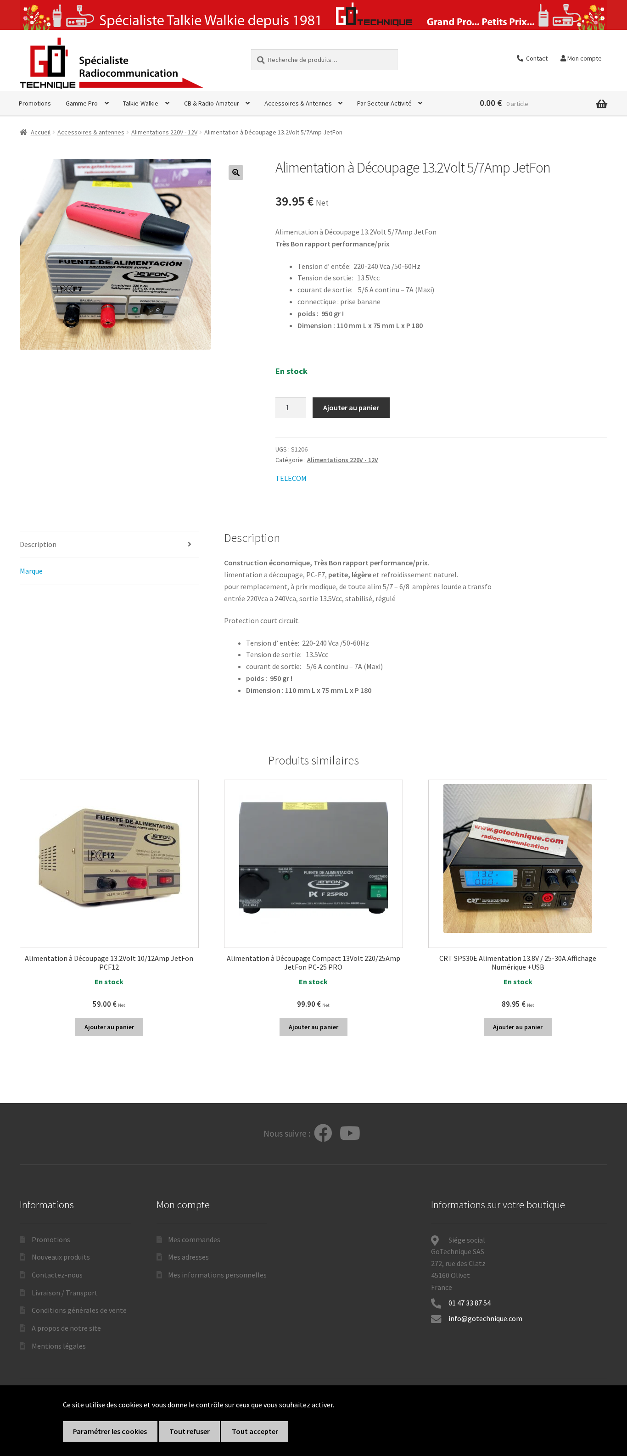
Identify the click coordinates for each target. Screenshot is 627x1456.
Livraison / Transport (65, 1292)
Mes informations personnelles (217, 1274)
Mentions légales (59, 1345)
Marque (31, 570)
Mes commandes (194, 1239)
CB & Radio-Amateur (211, 103)
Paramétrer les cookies (110, 1431)
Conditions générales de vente (79, 1310)
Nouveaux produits (61, 1256)
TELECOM (291, 478)
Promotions (35, 103)
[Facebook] (323, 1133)
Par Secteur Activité (384, 103)
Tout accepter (255, 1431)
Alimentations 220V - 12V (164, 132)
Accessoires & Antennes (298, 103)
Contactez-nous (57, 1274)
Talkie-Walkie (140, 103)
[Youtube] (350, 1133)
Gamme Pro (82, 103)
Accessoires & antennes (90, 132)
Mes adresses (188, 1256)
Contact (535, 58)
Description (38, 544)
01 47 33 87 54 (470, 1302)
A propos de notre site (66, 1328)
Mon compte (584, 58)
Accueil (40, 132)
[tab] (109, 544)
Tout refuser (189, 1431)
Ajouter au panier (351, 407)
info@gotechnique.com (485, 1318)
